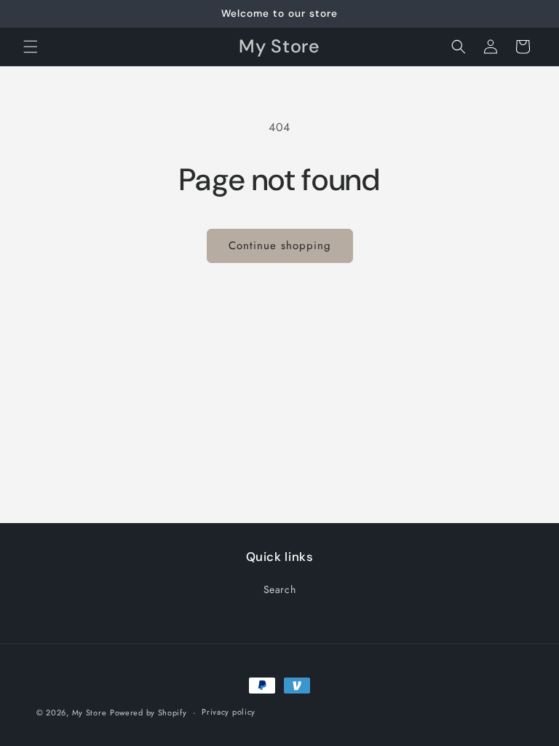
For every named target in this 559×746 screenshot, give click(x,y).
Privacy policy (228, 712)
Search (279, 589)
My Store (89, 712)
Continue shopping (280, 245)
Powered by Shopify (148, 712)
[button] (31, 47)
